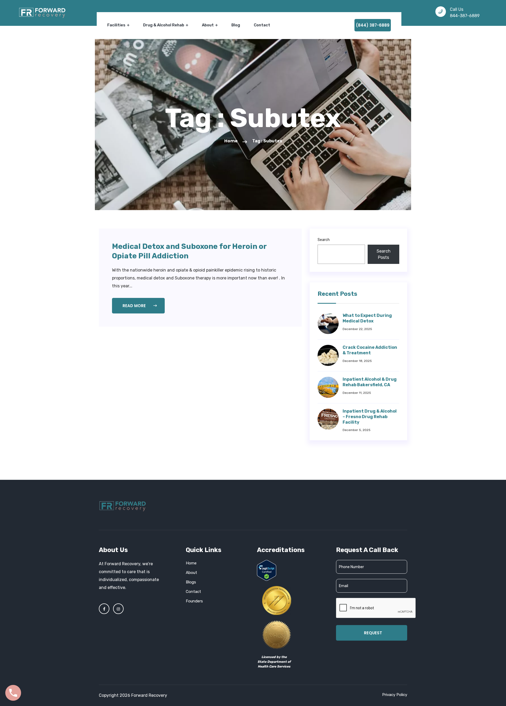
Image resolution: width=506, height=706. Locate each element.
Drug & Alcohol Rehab (164, 25)
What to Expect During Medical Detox (367, 318)
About (208, 25)
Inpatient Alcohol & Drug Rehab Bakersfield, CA (370, 382)
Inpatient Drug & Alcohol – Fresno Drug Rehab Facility (370, 417)
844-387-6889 (465, 15)
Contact (262, 25)
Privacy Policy (394, 694)
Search (324, 240)
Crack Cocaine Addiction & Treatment (370, 350)
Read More (135, 305)
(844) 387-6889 (373, 25)
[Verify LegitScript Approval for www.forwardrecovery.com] (266, 569)
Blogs (191, 582)
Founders (194, 601)
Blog (235, 25)
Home (230, 141)
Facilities (116, 25)
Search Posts (384, 254)
